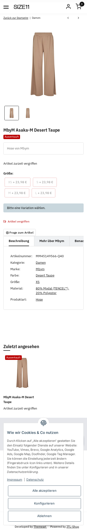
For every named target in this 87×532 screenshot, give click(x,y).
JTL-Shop (72, 526)
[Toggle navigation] (6, 6)
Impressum (14, 479)
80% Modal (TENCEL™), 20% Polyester (52, 290)
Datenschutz (35, 479)
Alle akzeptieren (44, 490)
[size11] (21, 6)
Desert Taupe (45, 275)
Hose (39, 299)
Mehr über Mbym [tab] (51, 241)
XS (38, 282)
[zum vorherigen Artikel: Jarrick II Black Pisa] (68, 18)
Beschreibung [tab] (19, 241)
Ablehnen (44, 516)
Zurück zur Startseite (15, 18)
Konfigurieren (44, 503)
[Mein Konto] (68, 7)
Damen (41, 263)
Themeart (40, 526)
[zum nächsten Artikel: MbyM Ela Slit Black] (78, 18)
